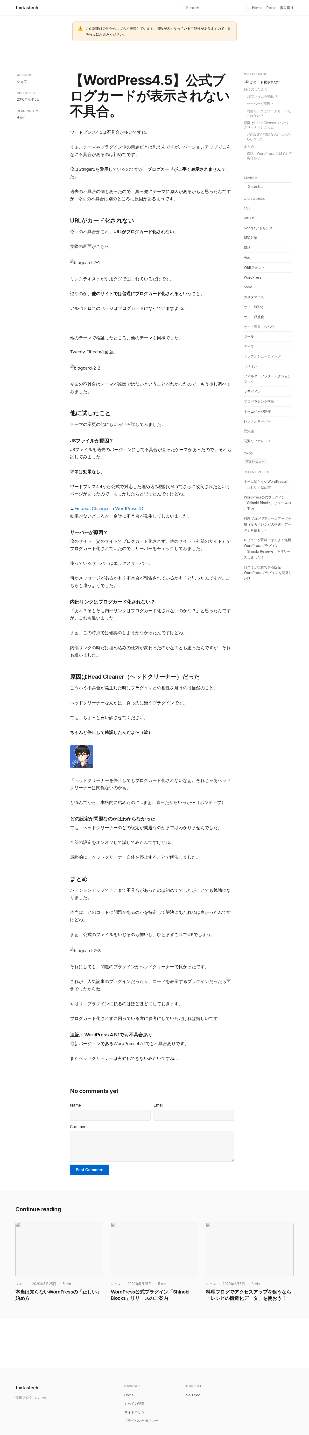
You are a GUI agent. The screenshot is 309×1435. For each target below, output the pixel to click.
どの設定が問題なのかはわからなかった (269, 136)
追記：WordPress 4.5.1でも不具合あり (269, 155)
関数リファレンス (257, 441)
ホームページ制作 (257, 411)
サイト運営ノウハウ (259, 326)
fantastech (26, 7)
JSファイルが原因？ (262, 96)
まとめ (249, 146)
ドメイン (250, 366)
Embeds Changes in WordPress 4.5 (109, 508)
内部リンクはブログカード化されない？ (269, 113)
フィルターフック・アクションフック (267, 379)
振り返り (287, 8)
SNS (247, 247)
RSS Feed (192, 1395)
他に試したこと (255, 89)
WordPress (252, 277)
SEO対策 (250, 238)
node (248, 287)
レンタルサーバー (257, 421)
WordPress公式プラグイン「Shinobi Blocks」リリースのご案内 (267, 503)
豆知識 (249, 431)
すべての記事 (134, 1403)
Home (257, 8)
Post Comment (90, 1169)
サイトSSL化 (253, 307)
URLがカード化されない (262, 82)
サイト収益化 (254, 317)
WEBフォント (254, 267)
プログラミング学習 (259, 401)
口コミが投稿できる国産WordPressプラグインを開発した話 (268, 572)
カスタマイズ (254, 297)
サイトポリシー (136, 1412)
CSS (247, 208)
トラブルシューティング (262, 356)
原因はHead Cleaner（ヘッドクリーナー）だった (267, 125)
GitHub (249, 218)
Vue (247, 257)
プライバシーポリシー (141, 1421)
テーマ (249, 346)
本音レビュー (255, 461)
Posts (271, 8)
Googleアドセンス (258, 228)
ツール (249, 336)
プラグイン (252, 391)
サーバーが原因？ (260, 104)
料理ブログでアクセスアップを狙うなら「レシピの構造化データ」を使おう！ (267, 524)
